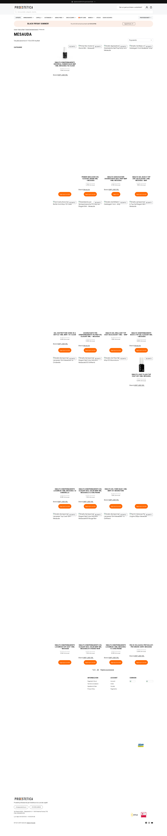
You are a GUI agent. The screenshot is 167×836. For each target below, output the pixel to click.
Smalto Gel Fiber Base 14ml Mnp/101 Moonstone (116, 490)
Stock (99, 17)
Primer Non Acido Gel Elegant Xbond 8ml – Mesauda (90, 178)
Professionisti (145, 17)
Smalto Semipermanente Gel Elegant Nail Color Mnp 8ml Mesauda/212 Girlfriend (90, 490)
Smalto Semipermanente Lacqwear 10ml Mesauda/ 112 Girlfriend (116, 646)
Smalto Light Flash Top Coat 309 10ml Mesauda (141, 375)
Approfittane (127, 24)
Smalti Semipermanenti (31, 29)
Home (15, 29)
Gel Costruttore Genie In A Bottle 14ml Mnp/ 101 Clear (65, 334)
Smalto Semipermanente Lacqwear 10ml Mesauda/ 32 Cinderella (64, 490)
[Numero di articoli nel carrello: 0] (151, 7)
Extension (48, 17)
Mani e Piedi (21, 29)
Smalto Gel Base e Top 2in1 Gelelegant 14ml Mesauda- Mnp (141, 178)
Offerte (18, 17)
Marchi (90, 17)
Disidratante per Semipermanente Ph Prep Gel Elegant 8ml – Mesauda (90, 334)
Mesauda (86, 190)
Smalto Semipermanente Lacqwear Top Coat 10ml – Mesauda (65, 646)
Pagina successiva (107, 670)
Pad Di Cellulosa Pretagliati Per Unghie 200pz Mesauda (141, 646)
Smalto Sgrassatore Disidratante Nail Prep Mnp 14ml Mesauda (116, 178)
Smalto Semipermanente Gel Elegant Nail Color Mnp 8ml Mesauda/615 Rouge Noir (90, 646)
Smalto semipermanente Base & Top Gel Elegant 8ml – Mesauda (141, 334)
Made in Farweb (31, 823)
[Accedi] (147, 7)
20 (98, 670)
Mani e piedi (58, 17)
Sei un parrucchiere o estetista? (130, 7)
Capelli (38, 17)
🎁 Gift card (82, 17)
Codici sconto (107, 17)
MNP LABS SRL (63, 75)
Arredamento (27, 17)
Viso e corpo (70, 17)
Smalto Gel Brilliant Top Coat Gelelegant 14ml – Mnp (115, 334)
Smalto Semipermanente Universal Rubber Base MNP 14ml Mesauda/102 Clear (65, 64)
